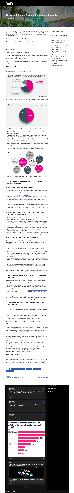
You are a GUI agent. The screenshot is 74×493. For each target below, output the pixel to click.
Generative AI (29, 368)
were (26, 227)
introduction (34, 285)
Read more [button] (11, 395)
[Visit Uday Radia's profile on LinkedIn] (10, 389)
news (36, 2)
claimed (28, 309)
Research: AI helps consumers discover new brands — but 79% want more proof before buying (59, 35)
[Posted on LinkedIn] (43, 389)
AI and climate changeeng (16, 368)
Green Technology (36, 368)
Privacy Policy (51, 391)
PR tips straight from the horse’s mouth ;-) (59, 54)
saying (31, 232)
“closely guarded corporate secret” (36, 32)
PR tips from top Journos (56, 49)
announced (42, 251)
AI (9, 368)
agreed (31, 258)
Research (9, 221)
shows (38, 229)
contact (66, 2)
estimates (12, 217)
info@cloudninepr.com (52, 388)
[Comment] (12, 483)
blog (62, 2)
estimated (26, 195)
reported (14, 246)
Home (33, 2)
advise (31, 264)
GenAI (24, 368)
